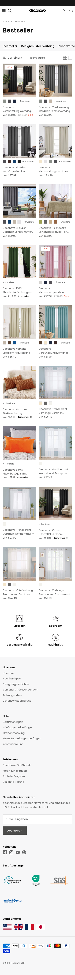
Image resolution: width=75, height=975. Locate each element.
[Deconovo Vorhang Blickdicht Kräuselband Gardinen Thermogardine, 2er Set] (19, 322)
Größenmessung (14, 733)
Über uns (8, 673)
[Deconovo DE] (37, 10)
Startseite (7, 21)
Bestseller (20, 21)
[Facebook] (5, 852)
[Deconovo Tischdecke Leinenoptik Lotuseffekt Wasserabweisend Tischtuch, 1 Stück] (55, 201)
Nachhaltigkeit (12, 678)
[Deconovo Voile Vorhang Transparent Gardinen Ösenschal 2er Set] (19, 564)
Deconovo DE (18, 962)
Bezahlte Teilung (13, 782)
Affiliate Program (14, 776)
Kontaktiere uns (13, 744)
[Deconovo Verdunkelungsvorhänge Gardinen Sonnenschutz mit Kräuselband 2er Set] (55, 322)
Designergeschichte (16, 684)
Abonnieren (14, 830)
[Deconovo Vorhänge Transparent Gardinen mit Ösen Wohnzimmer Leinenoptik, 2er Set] (55, 564)
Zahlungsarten (12, 695)
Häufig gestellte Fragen (18, 727)
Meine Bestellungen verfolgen (22, 738)
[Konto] (63, 10)
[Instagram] (11, 852)
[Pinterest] (24, 852)
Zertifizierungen (13, 722)
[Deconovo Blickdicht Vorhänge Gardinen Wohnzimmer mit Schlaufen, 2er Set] (19, 141)
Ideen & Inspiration (15, 771)
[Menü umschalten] (4, 10)
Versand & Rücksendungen (20, 689)
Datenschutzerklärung (17, 700)
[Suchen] (11, 10)
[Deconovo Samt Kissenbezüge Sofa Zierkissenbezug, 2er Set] (19, 443)
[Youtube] (18, 852)
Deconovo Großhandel (17, 765)
